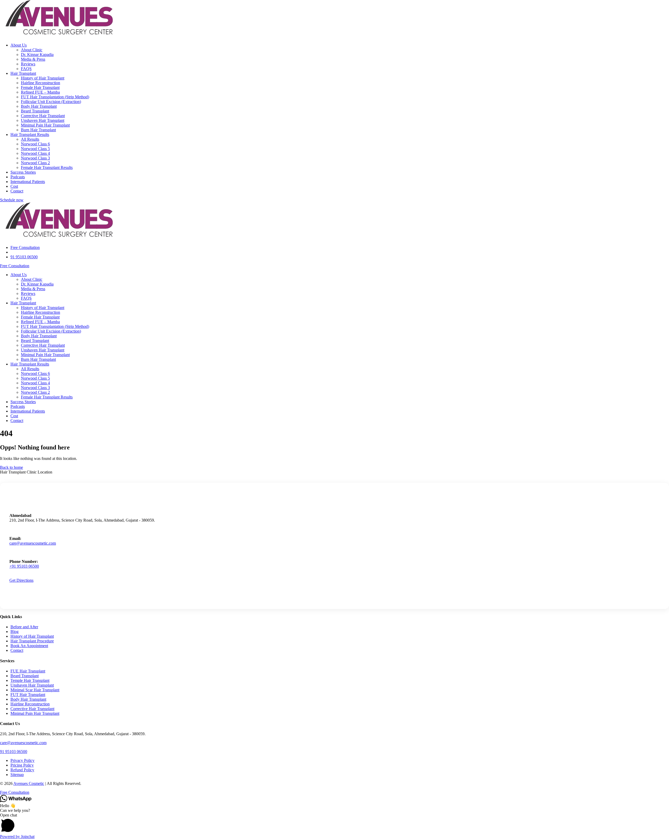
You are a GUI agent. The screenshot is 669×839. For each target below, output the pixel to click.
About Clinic (31, 50)
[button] (334, 823)
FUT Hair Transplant (27, 694)
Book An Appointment (29, 645)
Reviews (28, 64)
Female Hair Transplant (40, 87)
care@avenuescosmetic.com (32, 543)
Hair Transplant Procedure (32, 641)
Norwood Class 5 (35, 148)
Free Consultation (14, 266)
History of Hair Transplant (42, 78)
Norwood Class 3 (35, 158)
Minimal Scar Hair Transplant (34, 690)
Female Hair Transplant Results (47, 167)
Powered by (17, 836)
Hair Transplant (23, 73)
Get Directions (21, 580)
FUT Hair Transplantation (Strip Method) (55, 97)
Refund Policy (22, 770)
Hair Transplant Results (29, 134)
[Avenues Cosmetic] (59, 36)
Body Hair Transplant (39, 106)
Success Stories (23, 172)
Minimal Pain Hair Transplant (45, 125)
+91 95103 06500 (24, 566)
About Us (18, 45)
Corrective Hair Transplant (43, 115)
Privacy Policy (22, 760)
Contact (16, 191)
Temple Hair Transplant (29, 680)
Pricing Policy (22, 765)
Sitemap (17, 774)
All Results (30, 139)
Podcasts (17, 177)
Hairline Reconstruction (40, 83)
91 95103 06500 (13, 751)
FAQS (26, 68)
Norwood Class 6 (35, 144)
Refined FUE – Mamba (40, 92)
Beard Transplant (35, 111)
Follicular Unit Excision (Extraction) (51, 101)
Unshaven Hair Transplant (42, 120)
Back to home (11, 467)
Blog (14, 631)
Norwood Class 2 (35, 163)
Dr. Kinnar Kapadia (37, 54)
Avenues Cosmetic (28, 783)
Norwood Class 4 (35, 153)
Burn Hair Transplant (38, 130)
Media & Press (33, 59)
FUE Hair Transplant (27, 671)
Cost (14, 186)
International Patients (27, 181)
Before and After (24, 627)
